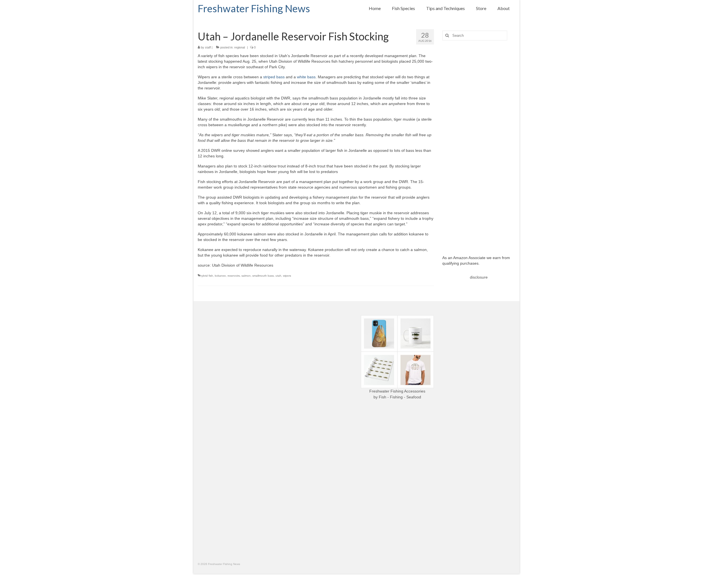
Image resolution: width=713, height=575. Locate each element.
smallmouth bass (263, 275)
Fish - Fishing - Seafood (400, 397)
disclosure (479, 277)
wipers (287, 275)
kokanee (220, 275)
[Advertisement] (479, 143)
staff (208, 47)
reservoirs (234, 275)
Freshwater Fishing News (254, 8)
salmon (246, 275)
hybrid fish (206, 275)
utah (278, 275)
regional (239, 47)
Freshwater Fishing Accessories (397, 391)
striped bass (274, 77)
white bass (306, 77)
